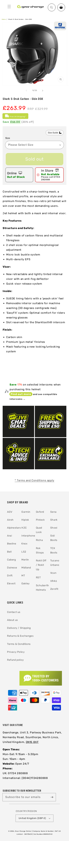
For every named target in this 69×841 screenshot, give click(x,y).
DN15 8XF (32, 742)
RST (38, 577)
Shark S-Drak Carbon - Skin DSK (20, 19)
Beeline (11, 543)
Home (4, 19)
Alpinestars (13, 527)
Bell (9, 551)
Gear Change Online (23, 831)
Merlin (25, 559)
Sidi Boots (53, 538)
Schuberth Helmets (42, 587)
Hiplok (25, 519)
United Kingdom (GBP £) (32, 818)
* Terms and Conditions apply (34, 480)
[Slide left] (26, 91)
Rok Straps (40, 550)
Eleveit (11, 583)
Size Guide (53, 132)
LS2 (23, 551)
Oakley (25, 583)
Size (7, 138)
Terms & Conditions (19, 644)
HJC (24, 527)
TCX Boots (53, 550)
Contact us (13, 612)
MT (23, 575)
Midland (26, 567)
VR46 (53, 581)
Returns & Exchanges (20, 635)
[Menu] (9, 6)
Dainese (12, 567)
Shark (54, 519)
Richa (39, 540)
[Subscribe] (52, 797)
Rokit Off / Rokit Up (41, 565)
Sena (53, 511)
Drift (10, 575)
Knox (24, 543)
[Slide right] (42, 91)
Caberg (11, 559)
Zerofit (54, 588)
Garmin (25, 511)
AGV (9, 511)
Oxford (40, 511)
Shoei (53, 527)
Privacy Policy (16, 651)
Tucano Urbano (54, 562)
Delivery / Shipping (19, 627)
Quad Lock (39, 530)
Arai (9, 535)
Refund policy (15, 659)
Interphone (27, 535)
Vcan (53, 572)
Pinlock (40, 519)
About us (12, 620)
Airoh (10, 519)
